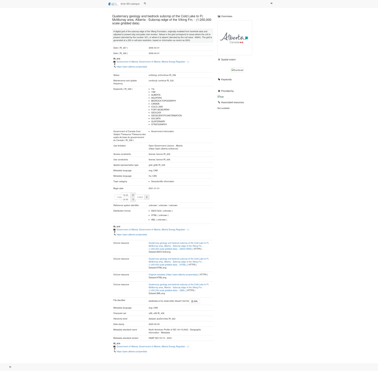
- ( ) (153, 61)
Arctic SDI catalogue (130, 3)
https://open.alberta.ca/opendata (132, 66)
